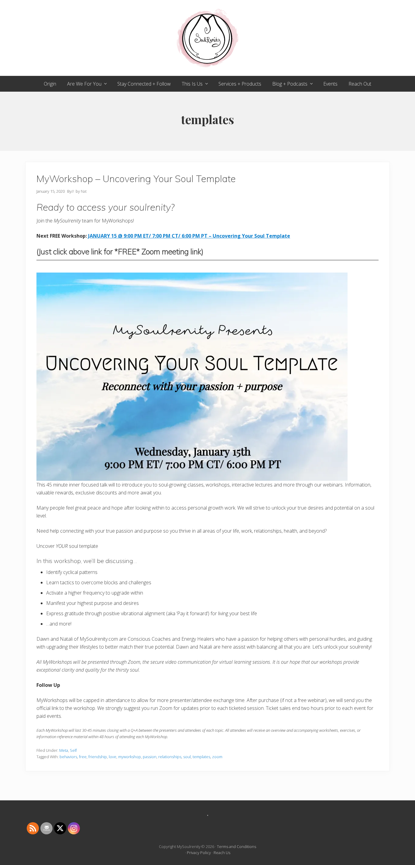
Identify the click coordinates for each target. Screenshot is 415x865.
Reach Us (222, 852)
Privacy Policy (199, 852)
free (83, 756)
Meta (63, 750)
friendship (97, 756)
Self (73, 750)
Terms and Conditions (236, 846)
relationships (169, 756)
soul (187, 756)
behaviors (68, 756)
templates (201, 756)
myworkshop (129, 756)
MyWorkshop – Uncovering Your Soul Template (136, 179)
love (112, 756)
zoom (217, 756)
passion (149, 756)
